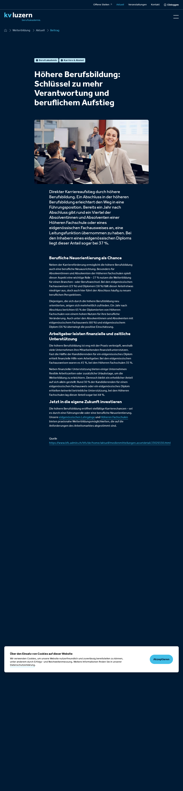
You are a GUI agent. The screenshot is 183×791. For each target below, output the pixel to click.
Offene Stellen (101, 4)
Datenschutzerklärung (22, 665)
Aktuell (120, 4)
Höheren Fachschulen (114, 417)
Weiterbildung (21, 30)
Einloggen (173, 4)
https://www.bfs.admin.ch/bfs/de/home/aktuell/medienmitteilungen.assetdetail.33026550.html (109, 442)
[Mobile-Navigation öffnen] (176, 16)
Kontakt (155, 4)
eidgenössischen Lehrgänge (77, 417)
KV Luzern (5, 30)
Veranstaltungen (137, 4)
